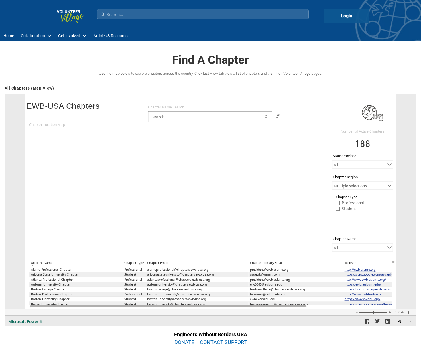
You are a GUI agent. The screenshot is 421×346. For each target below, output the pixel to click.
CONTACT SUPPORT (223, 342)
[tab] (29, 88)
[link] (8, 36)
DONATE (184, 342)
